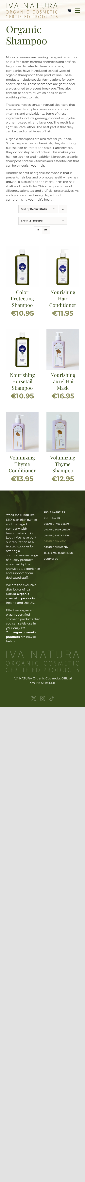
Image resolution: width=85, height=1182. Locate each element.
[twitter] (33, 698)
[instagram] (42, 698)
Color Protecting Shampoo (22, 298)
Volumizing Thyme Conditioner (22, 464)
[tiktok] (51, 698)
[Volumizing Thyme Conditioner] (22, 414)
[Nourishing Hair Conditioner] (62, 248)
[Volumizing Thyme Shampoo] (62, 414)
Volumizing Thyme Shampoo (62, 464)
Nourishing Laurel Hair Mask (63, 381)
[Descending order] (63, 209)
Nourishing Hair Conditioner (62, 298)
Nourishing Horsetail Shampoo (22, 381)
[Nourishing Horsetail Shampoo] (22, 331)
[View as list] (46, 230)
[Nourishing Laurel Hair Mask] (62, 331)
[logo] (32, 4)
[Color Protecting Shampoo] (22, 248)
